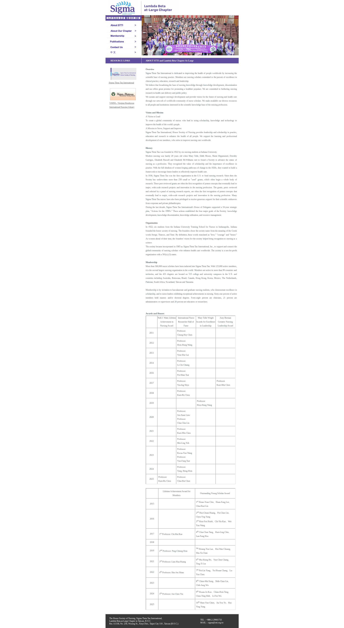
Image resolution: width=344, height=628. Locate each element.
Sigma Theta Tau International (121, 82)
